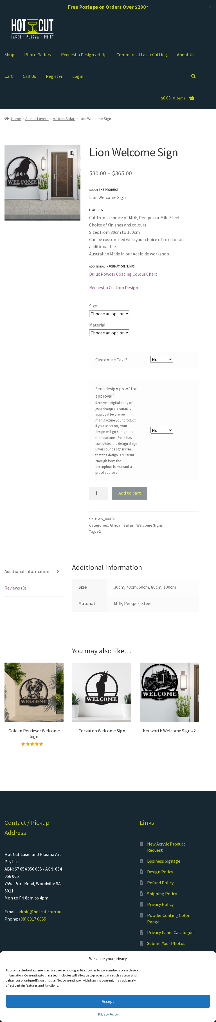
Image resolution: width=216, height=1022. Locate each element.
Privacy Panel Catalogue (170, 932)
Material (97, 325)
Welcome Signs (149, 525)
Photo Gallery (37, 54)
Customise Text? (111, 359)
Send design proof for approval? (116, 392)
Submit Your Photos (166, 943)
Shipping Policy (162, 893)
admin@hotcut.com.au (39, 911)
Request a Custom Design (113, 287)
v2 (99, 531)
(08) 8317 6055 (32, 919)
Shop (9, 54)
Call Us (29, 76)
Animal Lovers (37, 118)
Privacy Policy (108, 1014)
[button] (72, 153)
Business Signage (163, 861)
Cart (8, 76)
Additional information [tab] (26, 571)
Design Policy (160, 871)
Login (77, 76)
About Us (185, 54)
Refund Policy (160, 882)
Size (93, 306)
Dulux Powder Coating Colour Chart (123, 274)
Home (16, 118)
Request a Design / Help (84, 54)
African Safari (64, 118)
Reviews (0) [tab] (15, 588)
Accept (108, 1001)
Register (54, 76)
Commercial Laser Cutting (141, 54)
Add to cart (129, 493)
